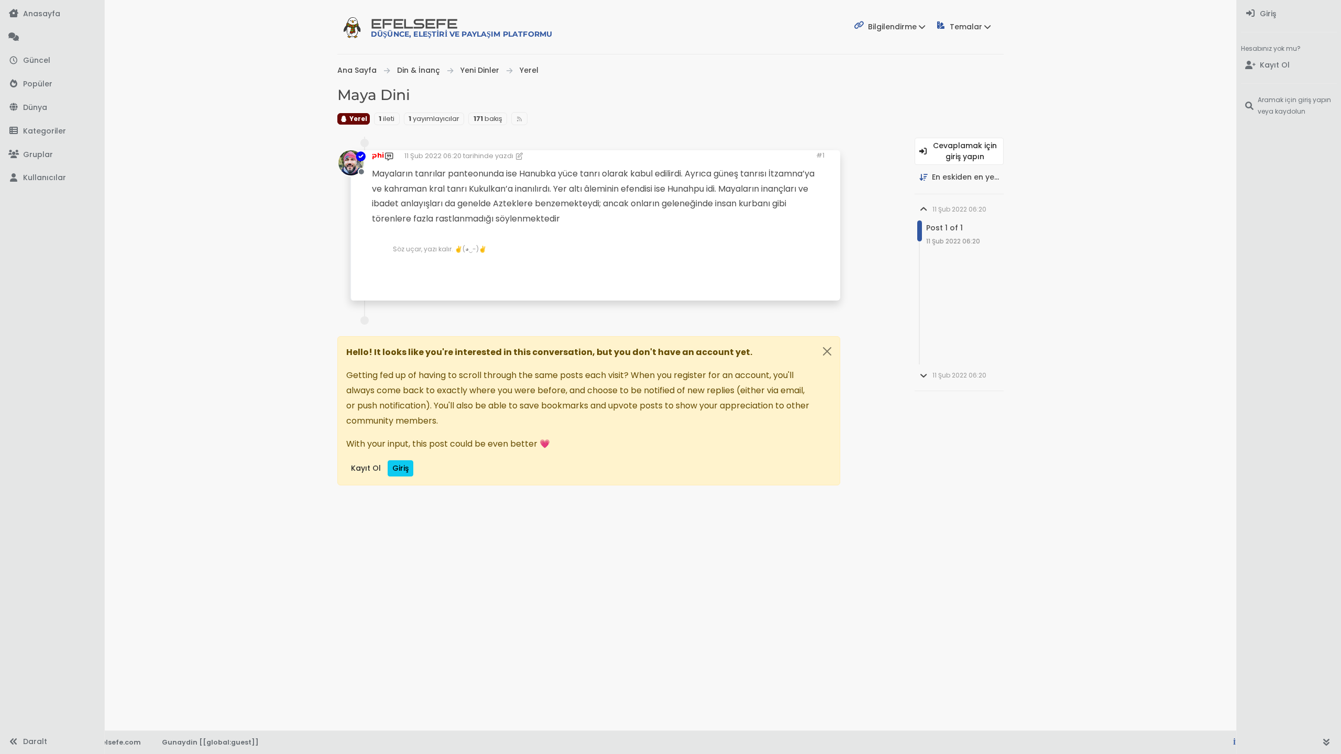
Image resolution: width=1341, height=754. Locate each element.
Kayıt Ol (366, 468)
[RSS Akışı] (519, 118)
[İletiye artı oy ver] (742, 271)
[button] (52, 131)
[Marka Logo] (352, 27)
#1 (820, 155)
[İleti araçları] (799, 271)
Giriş (400, 468)
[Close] (827, 351)
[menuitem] (1289, 14)
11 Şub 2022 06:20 (432, 156)
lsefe (461, 27)
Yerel (357, 118)
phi (378, 155)
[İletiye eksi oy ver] (779, 271)
